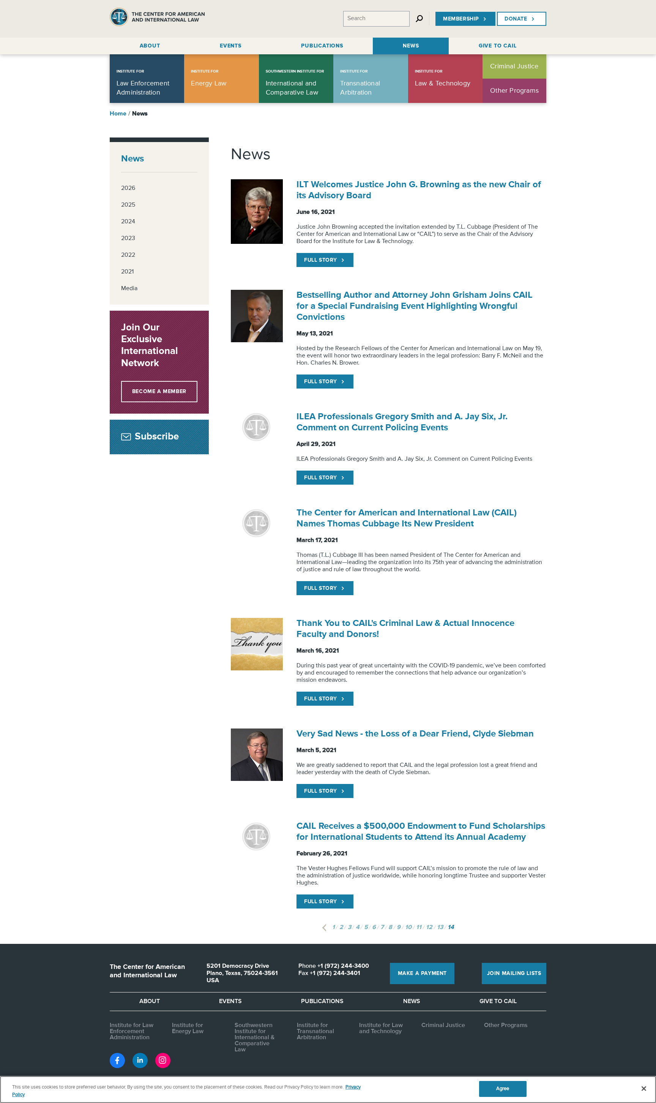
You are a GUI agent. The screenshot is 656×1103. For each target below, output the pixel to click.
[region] (328, 1089)
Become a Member (159, 391)
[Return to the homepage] (157, 19)
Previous (324, 928)
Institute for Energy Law (187, 1028)
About (149, 1002)
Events (230, 1002)
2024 (128, 222)
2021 (127, 272)
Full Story (320, 260)
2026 (128, 188)
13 (440, 927)
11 (418, 927)
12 (429, 927)
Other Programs (506, 1025)
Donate (516, 19)
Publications (322, 1002)
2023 (128, 238)
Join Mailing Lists (514, 973)
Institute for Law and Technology (381, 1028)
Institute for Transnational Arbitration (315, 1031)
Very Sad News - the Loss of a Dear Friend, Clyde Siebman (415, 733)
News (132, 158)
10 (408, 927)
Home (118, 114)
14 (451, 927)
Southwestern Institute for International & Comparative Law (254, 1037)
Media (129, 289)
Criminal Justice (443, 1025)
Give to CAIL (498, 1002)
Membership (461, 19)
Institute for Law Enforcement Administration (131, 1031)
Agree (502, 1088)
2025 (128, 205)
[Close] (644, 1088)
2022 (128, 255)
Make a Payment (422, 973)
